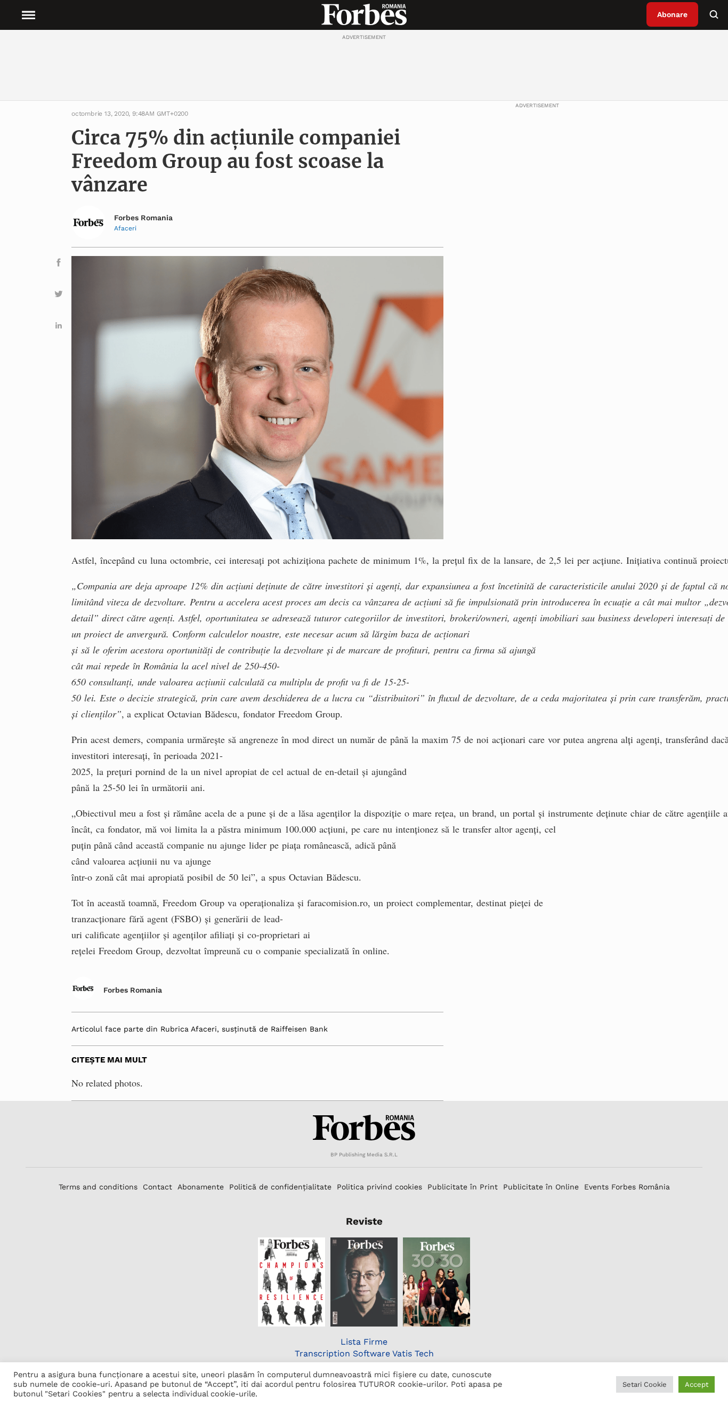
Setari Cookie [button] (644, 1384)
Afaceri (125, 228)
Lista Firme (364, 1342)
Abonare (672, 14)
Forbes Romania (143, 217)
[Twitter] (58, 295)
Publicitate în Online (541, 1187)
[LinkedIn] (58, 327)
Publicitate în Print (462, 1187)
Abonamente (200, 1187)
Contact (157, 1187)
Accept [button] (696, 1384)
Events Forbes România (627, 1187)
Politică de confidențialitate (280, 1187)
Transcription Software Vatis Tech (364, 1353)
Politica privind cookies (379, 1187)
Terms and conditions (98, 1187)
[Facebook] (58, 264)
